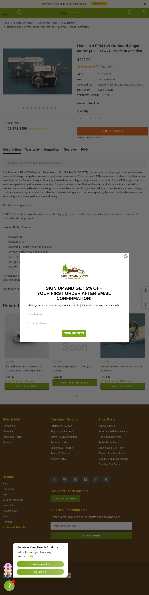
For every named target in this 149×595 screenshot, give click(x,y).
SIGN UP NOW (74, 333)
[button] (9, 585)
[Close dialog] (126, 256)
